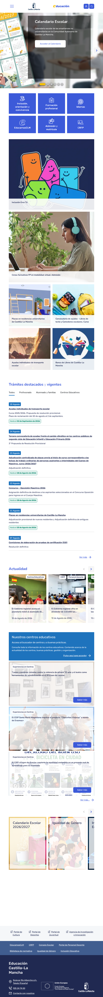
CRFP (81, 127)
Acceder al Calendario (50, 44)
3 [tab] (51, 84)
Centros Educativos (70, 392)
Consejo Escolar (46, 945)
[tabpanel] (51, 50)
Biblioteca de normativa (21, 951)
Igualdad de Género (46, 951)
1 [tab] (42, 84)
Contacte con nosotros (23, 993)
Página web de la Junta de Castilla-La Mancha (34, 6)
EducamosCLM (22, 127)
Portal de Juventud (54, 933)
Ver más (83, 557)
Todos (12, 392)
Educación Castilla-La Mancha (18, 968)
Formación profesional (51, 107)
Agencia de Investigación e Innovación (81, 933)
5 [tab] (59, 84)
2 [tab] (48, 84)
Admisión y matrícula (51, 128)
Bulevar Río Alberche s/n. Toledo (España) (25, 981)
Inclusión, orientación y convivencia (22, 106)
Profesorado (25, 392)
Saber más (82, 700)
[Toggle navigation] (12, 6)
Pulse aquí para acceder (75, 655)
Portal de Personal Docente (71, 945)
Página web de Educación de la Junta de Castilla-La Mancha (61, 6)
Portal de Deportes (35, 933)
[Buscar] (91, 6)
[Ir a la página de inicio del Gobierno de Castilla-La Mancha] (86, 985)
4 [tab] (55, 84)
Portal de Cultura (17, 933)
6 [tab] (62, 84)
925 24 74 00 (19, 988)
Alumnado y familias (46, 392)
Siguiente (97, 50)
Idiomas (80, 106)
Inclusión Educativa (70, 951)
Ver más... (85, 800)
